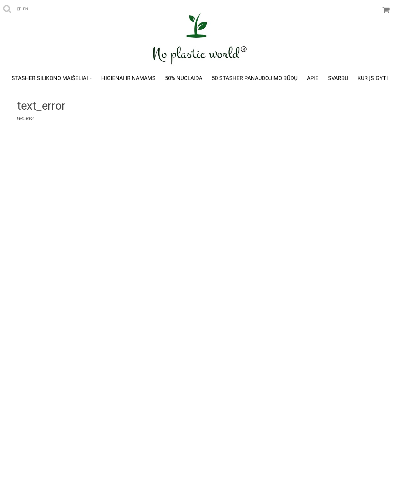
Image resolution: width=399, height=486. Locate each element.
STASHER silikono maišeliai (50, 78)
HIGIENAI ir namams (128, 78)
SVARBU (338, 78)
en (25, 9)
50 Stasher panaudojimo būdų (255, 78)
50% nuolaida (183, 78)
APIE (313, 78)
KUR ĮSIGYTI (373, 78)
